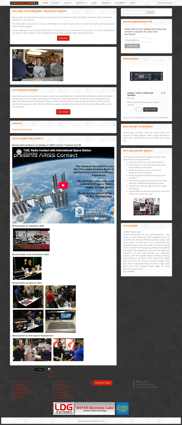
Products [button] (81, 3)
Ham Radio (61, 384)
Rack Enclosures (21, 387)
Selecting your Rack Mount (25, 392)
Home (45, 3)
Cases (94, 3)
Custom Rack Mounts (65, 397)
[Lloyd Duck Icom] (32, 349)
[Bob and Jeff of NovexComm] (60, 296)
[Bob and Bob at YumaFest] (31, 239)
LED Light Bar (61, 392)
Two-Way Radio (63, 387)
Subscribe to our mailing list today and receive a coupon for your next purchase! (145, 31)
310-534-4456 (166, 3)
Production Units (63, 381)
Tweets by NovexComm (22, 129)
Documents (120, 3)
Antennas (105, 3)
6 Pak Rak (60, 389)
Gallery (56, 3)
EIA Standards (20, 394)
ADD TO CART (150, 109)
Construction (19, 384)
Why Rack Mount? (21, 381)
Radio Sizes (19, 397)
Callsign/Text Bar (63, 394)
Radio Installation (21, 389)
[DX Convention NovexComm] (27, 268)
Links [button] (132, 3)
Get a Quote (63, 112)
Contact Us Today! (103, 382)
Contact (68, 3)
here (166, 117)
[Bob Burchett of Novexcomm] (28, 296)
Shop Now (63, 38)
